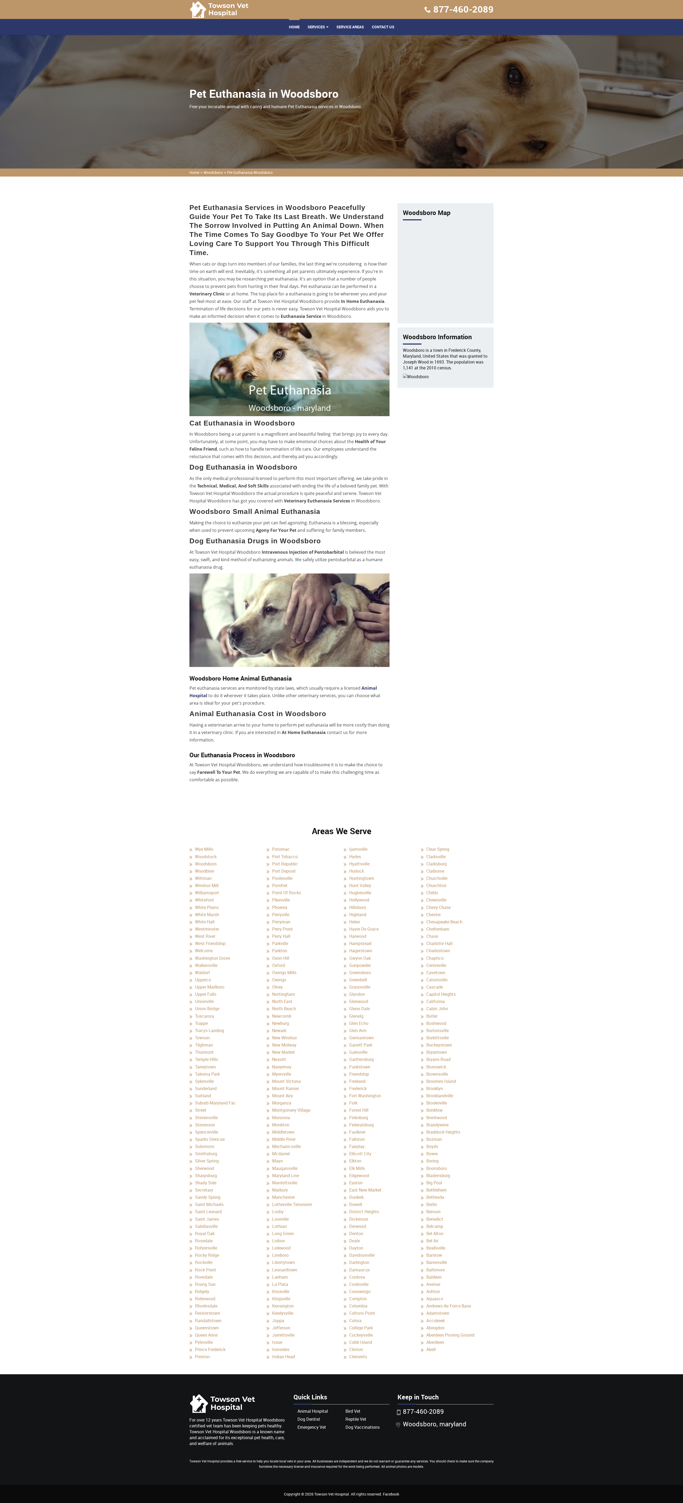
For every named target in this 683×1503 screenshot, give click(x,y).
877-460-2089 (463, 9)
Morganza (281, 1103)
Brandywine (437, 1125)
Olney (277, 987)
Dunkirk (356, 1197)
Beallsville (435, 1248)
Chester (433, 915)
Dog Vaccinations (363, 1427)
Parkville (280, 943)
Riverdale (204, 1277)
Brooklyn (434, 1088)
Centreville (436, 965)
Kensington (283, 1306)
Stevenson (205, 1125)
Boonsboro (436, 1168)
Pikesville (281, 900)
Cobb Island (360, 1342)
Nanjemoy (281, 1067)
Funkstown (359, 1067)
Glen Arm (358, 1030)
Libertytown (283, 1262)
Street (201, 1110)
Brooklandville (439, 1096)
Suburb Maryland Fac (215, 1103)
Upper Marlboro (209, 987)
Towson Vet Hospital (331, 1494)
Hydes (355, 857)
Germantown (361, 1038)
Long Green (283, 1233)
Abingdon (435, 1328)
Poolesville (282, 878)
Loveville (280, 1219)
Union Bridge (207, 1009)
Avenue (433, 1284)
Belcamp (434, 1226)
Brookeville (436, 1103)
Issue (277, 1342)
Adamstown (437, 1313)
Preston (202, 1357)
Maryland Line (285, 1175)
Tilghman (204, 1045)
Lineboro (280, 1255)
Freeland (357, 1081)
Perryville (280, 915)
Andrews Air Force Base (448, 1306)
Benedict (434, 1219)
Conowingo (360, 1291)
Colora (355, 1321)
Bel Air (432, 1241)
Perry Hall (281, 936)
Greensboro (360, 972)
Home (294, 26)
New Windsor (284, 1038)
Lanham (280, 1277)
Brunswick (436, 1067)
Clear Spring (437, 849)
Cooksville (358, 1284)
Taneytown (205, 1067)
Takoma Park (207, 1074)
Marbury (280, 1190)
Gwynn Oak (360, 958)
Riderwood (205, 1299)
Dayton (356, 1248)
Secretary (204, 1190)
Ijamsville (358, 849)
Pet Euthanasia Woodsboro (250, 172)
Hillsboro (357, 907)
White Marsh (207, 915)
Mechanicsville (286, 1146)
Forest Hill (358, 1110)
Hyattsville (359, 864)
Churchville (436, 878)
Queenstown (207, 1328)
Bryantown (436, 1052)
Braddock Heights (443, 1132)
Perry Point (282, 929)
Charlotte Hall (439, 943)
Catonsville (436, 980)
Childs (432, 893)
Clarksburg (436, 864)
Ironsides (280, 1349)
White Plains (207, 907)
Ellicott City (360, 1154)
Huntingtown (361, 878)
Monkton (280, 1125)
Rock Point (205, 1270)
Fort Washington (365, 1096)
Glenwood (358, 1001)
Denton (356, 1233)
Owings (279, 980)
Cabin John (437, 1009)
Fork (353, 1103)
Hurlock (356, 871)
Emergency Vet (311, 1427)
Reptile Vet (356, 1419)
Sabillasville (206, 1226)
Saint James (207, 1219)
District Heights (364, 1212)
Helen (354, 922)
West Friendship (210, 943)
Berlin (431, 1204)
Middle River (284, 1139)
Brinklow (434, 1110)
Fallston (357, 1139)
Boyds (432, 1146)
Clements (358, 1357)
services (316, 26)
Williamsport (207, 893)
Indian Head (283, 1357)
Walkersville (206, 965)
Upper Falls (205, 994)
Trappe (201, 1023)
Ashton (433, 1291)
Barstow (434, 1255)
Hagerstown (360, 951)
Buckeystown (439, 1045)
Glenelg (356, 1016)
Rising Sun (205, 1284)
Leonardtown (284, 1270)
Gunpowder (360, 965)
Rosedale (204, 1241)
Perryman (281, 922)
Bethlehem (436, 1190)
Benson (433, 1212)
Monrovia (281, 1118)
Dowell (355, 1204)
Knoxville (280, 1291)
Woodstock (206, 857)
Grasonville (359, 987)
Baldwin (434, 1277)
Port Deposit (284, 871)
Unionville (204, 1001)
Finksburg (358, 1118)
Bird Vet (353, 1411)
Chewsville (436, 900)
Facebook (391, 1494)
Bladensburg (438, 1175)
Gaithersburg (361, 1059)
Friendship (359, 1074)
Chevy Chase (438, 907)
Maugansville (284, 1168)
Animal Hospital (312, 1411)
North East (282, 1001)
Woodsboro (213, 172)
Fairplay (356, 1146)
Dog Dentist (308, 1419)
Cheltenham (437, 929)
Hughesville (360, 893)
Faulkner (357, 1132)
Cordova (357, 1277)
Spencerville (206, 1132)
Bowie (432, 1154)
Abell (431, 1349)
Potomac (281, 849)
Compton (358, 1299)
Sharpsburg (206, 1175)
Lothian (279, 1226)
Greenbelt (358, 980)
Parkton (279, 951)
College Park (361, 1328)
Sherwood (204, 1168)
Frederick (358, 1088)
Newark (279, 1030)
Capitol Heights (441, 994)
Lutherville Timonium (292, 1204)
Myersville (281, 1074)
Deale (354, 1241)
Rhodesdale (206, 1306)
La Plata (280, 1284)
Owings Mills (284, 972)
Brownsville (437, 1074)
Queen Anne (206, 1335)
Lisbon (278, 1241)
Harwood (357, 936)
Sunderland (206, 1088)
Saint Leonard (208, 1212)
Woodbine (204, 871)
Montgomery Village (291, 1110)
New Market (283, 1052)
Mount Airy (282, 1096)
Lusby (278, 1212)
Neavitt (279, 1059)
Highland (357, 915)
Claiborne (435, 871)
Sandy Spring (207, 1197)
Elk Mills (357, 1168)
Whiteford (204, 900)
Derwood (357, 1226)
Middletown (283, 1132)
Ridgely (202, 1291)
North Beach (284, 1009)
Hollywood (359, 900)
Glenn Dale (359, 1009)
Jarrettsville (283, 1335)
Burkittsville (437, 1038)
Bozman (434, 1139)
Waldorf (202, 972)
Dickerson (358, 1219)
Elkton (355, 1161)
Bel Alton (434, 1233)
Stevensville (206, 1118)
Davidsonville (362, 1255)
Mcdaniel (281, 1154)
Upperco (203, 980)
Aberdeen (435, 1342)
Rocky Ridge (207, 1255)
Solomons (204, 1146)
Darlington (359, 1262)
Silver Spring (207, 1161)
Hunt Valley (360, 885)
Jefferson (281, 1328)
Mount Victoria (286, 1081)
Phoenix (279, 907)
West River (205, 936)
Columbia (358, 1306)
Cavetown (435, 972)
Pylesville (204, 1342)
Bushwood (436, 1023)
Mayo (277, 1161)
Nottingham (283, 994)
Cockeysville (361, 1335)
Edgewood (359, 1175)
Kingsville (281, 1299)
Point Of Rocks (286, 893)
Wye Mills (204, 849)
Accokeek (435, 1321)
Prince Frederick (210, 1349)
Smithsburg (206, 1154)
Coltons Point (362, 1313)
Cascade (434, 987)
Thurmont (204, 1052)
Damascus (359, 1270)
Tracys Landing (209, 1030)
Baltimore (435, 1270)
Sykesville (204, 1081)
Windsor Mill (207, 885)
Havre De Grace (364, 929)
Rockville (203, 1262)
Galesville (358, 1052)
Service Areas (350, 26)
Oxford (278, 965)
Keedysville (282, 1313)
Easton (356, 1183)
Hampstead (360, 943)
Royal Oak (205, 1233)
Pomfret (280, 885)
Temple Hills (206, 1059)
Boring (432, 1161)
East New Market (365, 1190)
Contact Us (383, 26)
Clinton (356, 1349)
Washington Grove (212, 958)
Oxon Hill (280, 958)
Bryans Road (438, 1059)
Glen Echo (358, 1023)
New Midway (284, 1045)
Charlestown (438, 951)
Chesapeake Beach (444, 922)
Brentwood (436, 1118)
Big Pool (434, 1183)
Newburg (280, 1023)
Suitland (203, 1096)
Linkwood (281, 1248)
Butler (432, 1016)
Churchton (436, 885)
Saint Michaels (209, 1204)
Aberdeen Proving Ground (450, 1335)
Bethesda (435, 1197)
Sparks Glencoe (210, 1139)
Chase (432, 936)
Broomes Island (441, 1081)
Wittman (203, 878)
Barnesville (436, 1262)
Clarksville (436, 857)
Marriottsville (284, 1183)
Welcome (204, 951)
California (435, 1001)
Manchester (283, 1197)
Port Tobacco (285, 857)
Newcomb (281, 1016)
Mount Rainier (285, 1088)
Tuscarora (204, 1016)
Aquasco (434, 1299)
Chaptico (435, 958)
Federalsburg (361, 1125)
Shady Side (205, 1183)
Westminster (207, 929)
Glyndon (357, 994)
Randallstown (208, 1321)
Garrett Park (360, 1045)
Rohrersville (206, 1248)
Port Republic (285, 864)
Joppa (278, 1321)
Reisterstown (207, 1313)
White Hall (205, 922)
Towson (202, 1038)
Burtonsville (437, 1030)
